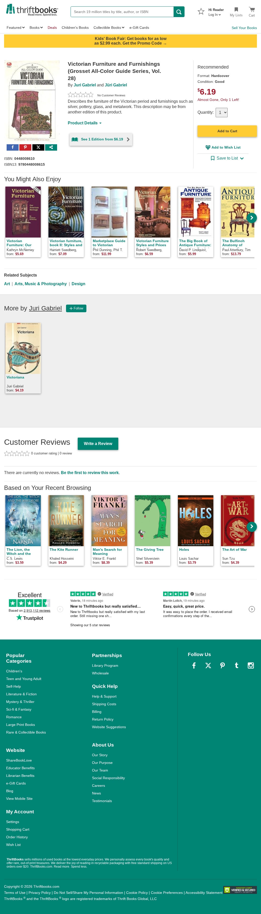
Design (78, 284)
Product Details (83, 123)
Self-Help (13, 686)
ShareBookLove (19, 760)
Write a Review (98, 443)
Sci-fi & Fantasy (18, 709)
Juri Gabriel (85, 85)
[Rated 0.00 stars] (80, 95)
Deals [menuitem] (52, 27)
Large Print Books (20, 725)
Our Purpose (102, 763)
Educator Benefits (20, 768)
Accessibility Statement (204, 893)
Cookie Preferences (167, 893)
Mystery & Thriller (20, 702)
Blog (9, 791)
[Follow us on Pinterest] (222, 665)
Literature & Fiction (21, 694)
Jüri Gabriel (116, 85)
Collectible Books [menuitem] (107, 27)
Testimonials (102, 801)
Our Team (100, 770)
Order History (17, 837)
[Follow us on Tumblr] (236, 665)
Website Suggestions (109, 727)
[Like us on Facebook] (194, 665)
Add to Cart (227, 131)
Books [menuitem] (35, 27)
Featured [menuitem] (14, 27)
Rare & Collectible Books (26, 732)
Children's (14, 671)
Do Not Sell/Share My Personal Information (88, 893)
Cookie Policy (137, 893)
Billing (96, 712)
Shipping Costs (104, 704)
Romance (14, 717)
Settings (12, 822)
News (96, 793)
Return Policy (102, 719)
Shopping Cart (17, 829)
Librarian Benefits (20, 776)
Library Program (105, 665)
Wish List (13, 845)
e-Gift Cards (16, 783)
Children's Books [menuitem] (75, 27)
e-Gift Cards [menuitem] (139, 27)
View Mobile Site (19, 799)
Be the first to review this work (90, 473)
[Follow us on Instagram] (251, 665)
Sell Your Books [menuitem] (244, 28)
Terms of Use (14, 893)
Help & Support (104, 696)
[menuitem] (216, 11)
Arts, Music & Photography (41, 284)
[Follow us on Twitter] (208, 665)
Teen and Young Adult (23, 679)
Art (7, 284)
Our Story (100, 755)
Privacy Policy (40, 893)
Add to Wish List (226, 147)
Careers (98, 786)
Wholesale (100, 673)
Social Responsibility (108, 778)
